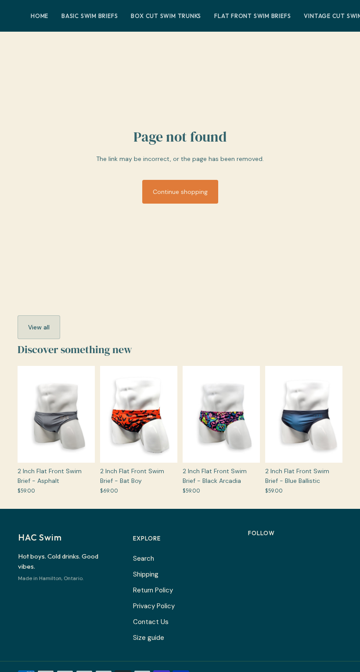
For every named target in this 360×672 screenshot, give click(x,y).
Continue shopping (180, 192)
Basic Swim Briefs (89, 15)
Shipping (145, 574)
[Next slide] (88, 414)
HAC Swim (39, 537)
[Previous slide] (24, 414)
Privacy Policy (154, 606)
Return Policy (153, 590)
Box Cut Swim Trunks (166, 15)
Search (143, 558)
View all (39, 327)
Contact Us (151, 621)
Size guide (148, 637)
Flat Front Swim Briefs (252, 15)
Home (39, 15)
